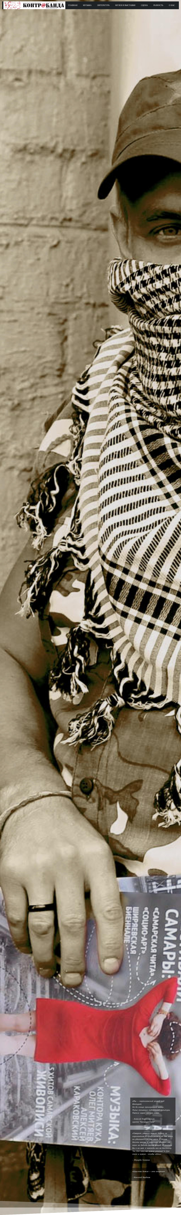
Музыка (87, 5)
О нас (172, 5)
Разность (158, 5)
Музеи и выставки (125, 5)
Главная (72, 5)
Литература (103, 5)
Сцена (144, 5)
